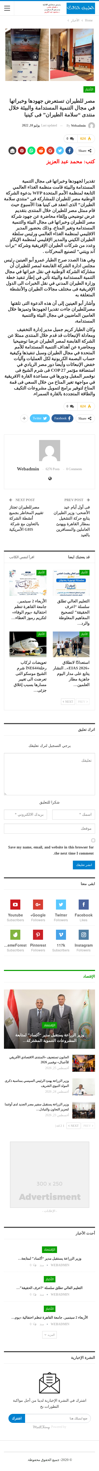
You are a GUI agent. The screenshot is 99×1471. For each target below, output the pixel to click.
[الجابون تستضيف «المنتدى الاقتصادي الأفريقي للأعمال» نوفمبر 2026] (83, 1063)
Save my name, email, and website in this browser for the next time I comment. (51, 850)
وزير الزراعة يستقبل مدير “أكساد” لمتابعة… (49, 1258)
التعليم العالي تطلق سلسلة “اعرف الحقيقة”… (49, 1288)
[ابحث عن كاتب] (49, 450)
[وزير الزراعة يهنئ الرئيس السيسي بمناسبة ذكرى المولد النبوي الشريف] (83, 1086)
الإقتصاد (49, 1025)
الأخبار (89, 89)
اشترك (17, 1418)
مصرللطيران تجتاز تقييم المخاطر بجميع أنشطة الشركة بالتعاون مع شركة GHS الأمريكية (26, 518)
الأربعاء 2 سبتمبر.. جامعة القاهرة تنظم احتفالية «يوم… (49, 1317)
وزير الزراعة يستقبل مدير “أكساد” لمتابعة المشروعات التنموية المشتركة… (49, 1038)
